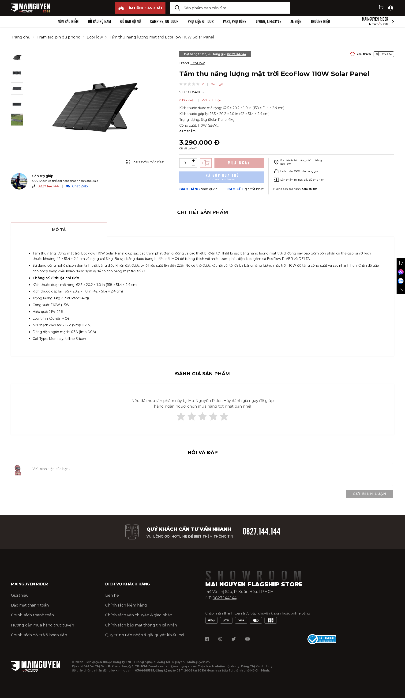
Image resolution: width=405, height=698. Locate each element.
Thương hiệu (320, 21)
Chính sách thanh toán (32, 615)
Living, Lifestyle (268, 21)
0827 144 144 (224, 598)
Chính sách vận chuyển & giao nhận (138, 615)
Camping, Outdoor (164, 21)
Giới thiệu (20, 595)
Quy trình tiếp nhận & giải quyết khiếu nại (144, 635)
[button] (181, 84)
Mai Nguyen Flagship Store (254, 584)
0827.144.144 (48, 186)
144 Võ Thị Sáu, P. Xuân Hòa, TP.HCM (239, 591)
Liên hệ (112, 595)
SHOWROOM (256, 576)
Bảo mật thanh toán (30, 605)
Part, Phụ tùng (234, 21)
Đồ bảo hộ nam (99, 21)
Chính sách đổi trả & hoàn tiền (39, 635)
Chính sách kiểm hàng (126, 605)
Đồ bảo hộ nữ (130, 21)
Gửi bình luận (369, 494)
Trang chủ (20, 37)
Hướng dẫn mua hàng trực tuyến (42, 625)
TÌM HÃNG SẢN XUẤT (145, 8)
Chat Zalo (80, 186)
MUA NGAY (239, 163)
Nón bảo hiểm (68, 21)
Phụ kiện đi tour (201, 21)
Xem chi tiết (309, 188)
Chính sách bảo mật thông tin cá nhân (141, 625)
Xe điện (295, 21)
